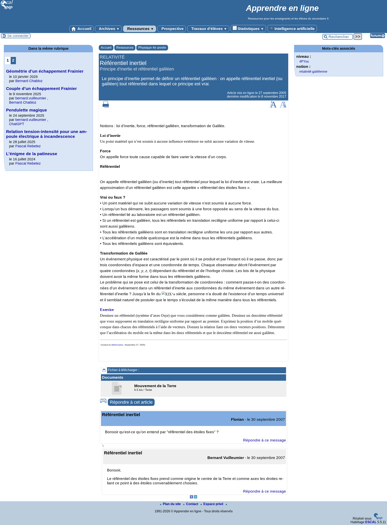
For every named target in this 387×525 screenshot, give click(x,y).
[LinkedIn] (195, 497)
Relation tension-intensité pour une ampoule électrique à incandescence (46, 134)
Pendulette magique (26, 110)
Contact (192, 504)
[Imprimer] (106, 106)
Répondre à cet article (131, 402)
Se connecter (18, 36)
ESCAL (371, 522)
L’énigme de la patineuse (31, 153)
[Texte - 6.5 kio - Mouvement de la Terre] (117, 393)
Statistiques (250, 29)
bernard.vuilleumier (30, 98)
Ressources (140, 29)
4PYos (304, 61)
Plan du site (172, 504)
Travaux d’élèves (208, 29)
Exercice (107, 309)
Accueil (84, 29)
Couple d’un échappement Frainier (41, 88)
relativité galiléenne (313, 71)
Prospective (172, 29)
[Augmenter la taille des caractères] (273, 106)
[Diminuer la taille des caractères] (283, 106)
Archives (109, 29)
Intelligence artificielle (294, 29)
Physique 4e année (152, 47)
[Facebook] (191, 497)
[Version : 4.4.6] (378, 518)
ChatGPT (16, 124)
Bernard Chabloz (29, 81)
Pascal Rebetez (28, 146)
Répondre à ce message (264, 440)
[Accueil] (7, 9)
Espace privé (213, 504)
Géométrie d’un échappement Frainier (44, 71)
